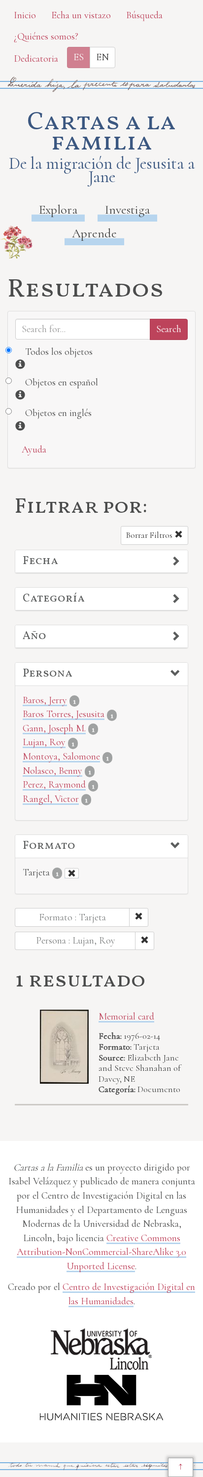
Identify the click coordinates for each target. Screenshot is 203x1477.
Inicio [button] (25, 15)
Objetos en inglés (58, 413)
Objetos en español (61, 382)
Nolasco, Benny (52, 771)
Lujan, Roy (44, 742)
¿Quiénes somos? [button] (46, 36)
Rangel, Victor (51, 799)
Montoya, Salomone (61, 756)
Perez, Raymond (54, 785)
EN (102, 57)
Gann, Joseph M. (54, 728)
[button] (101, 561)
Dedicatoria (36, 59)
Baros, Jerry (45, 700)
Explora (58, 209)
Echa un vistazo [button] (81, 15)
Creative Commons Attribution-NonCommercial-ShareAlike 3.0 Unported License (101, 1252)
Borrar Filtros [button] (150, 535)
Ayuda (34, 449)
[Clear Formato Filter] (72, 873)
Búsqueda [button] (144, 15)
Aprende (94, 233)
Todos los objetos (59, 352)
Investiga (127, 209)
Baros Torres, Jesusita (63, 714)
